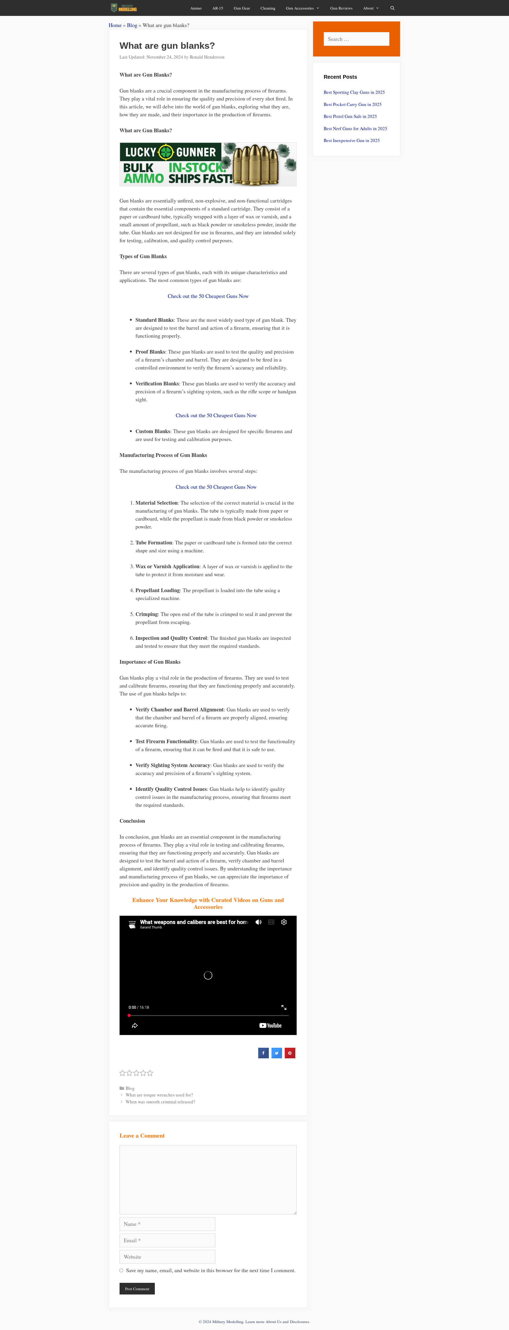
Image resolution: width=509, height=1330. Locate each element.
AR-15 (217, 8)
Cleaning (268, 8)
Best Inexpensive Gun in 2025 (352, 140)
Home (115, 25)
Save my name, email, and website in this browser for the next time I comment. (211, 1270)
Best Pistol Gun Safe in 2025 (350, 116)
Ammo (196, 8)
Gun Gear (242, 8)
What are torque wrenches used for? (159, 1095)
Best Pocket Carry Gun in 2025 (353, 104)
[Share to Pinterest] (290, 1056)
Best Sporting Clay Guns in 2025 (354, 92)
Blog (132, 25)
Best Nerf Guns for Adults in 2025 (355, 128)
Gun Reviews (341, 8)
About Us (274, 1321)
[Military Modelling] (124, 8)
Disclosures (299, 1321)
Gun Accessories (300, 8)
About (368, 8)
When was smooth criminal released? (160, 1102)
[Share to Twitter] (276, 1056)
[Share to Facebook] (263, 1056)
